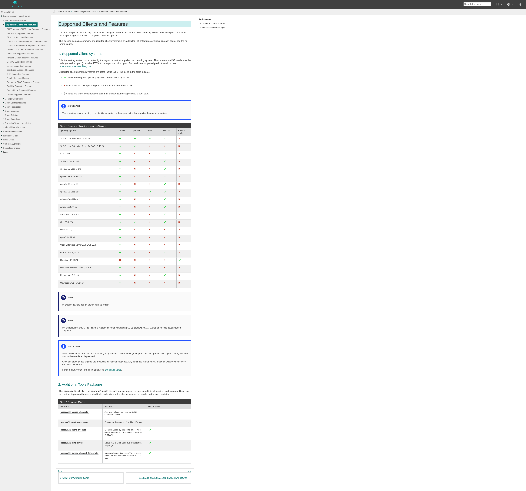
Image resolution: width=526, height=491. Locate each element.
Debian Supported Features (19, 66)
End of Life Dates (113, 370)
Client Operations (12, 119)
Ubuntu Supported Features (19, 94)
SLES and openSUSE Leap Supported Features (28, 29)
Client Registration (13, 107)
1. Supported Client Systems (212, 23)
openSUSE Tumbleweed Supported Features (27, 41)
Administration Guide (12, 131)
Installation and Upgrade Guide (17, 16)
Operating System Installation (18, 123)
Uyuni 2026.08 (7, 12)
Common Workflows (12, 144)
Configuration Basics (14, 99)
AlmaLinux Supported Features (21, 54)
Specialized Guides (11, 148)
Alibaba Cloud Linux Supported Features (25, 49)
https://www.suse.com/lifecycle (75, 66)
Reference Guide (10, 136)
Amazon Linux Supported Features (22, 58)
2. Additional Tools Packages (212, 28)
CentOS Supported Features (19, 62)
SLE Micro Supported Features (21, 33)
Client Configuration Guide (14, 20)
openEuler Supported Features (20, 70)
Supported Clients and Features (21, 25)
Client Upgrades (12, 111)
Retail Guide (8, 140)
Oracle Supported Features (19, 78)
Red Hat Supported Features (19, 86)
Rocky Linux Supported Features (21, 90)
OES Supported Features (18, 74)
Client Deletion (11, 115)
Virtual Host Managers (15, 127)
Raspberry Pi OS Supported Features (23, 82)
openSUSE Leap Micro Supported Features (26, 45)
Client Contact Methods (15, 103)
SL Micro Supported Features (20, 37)
